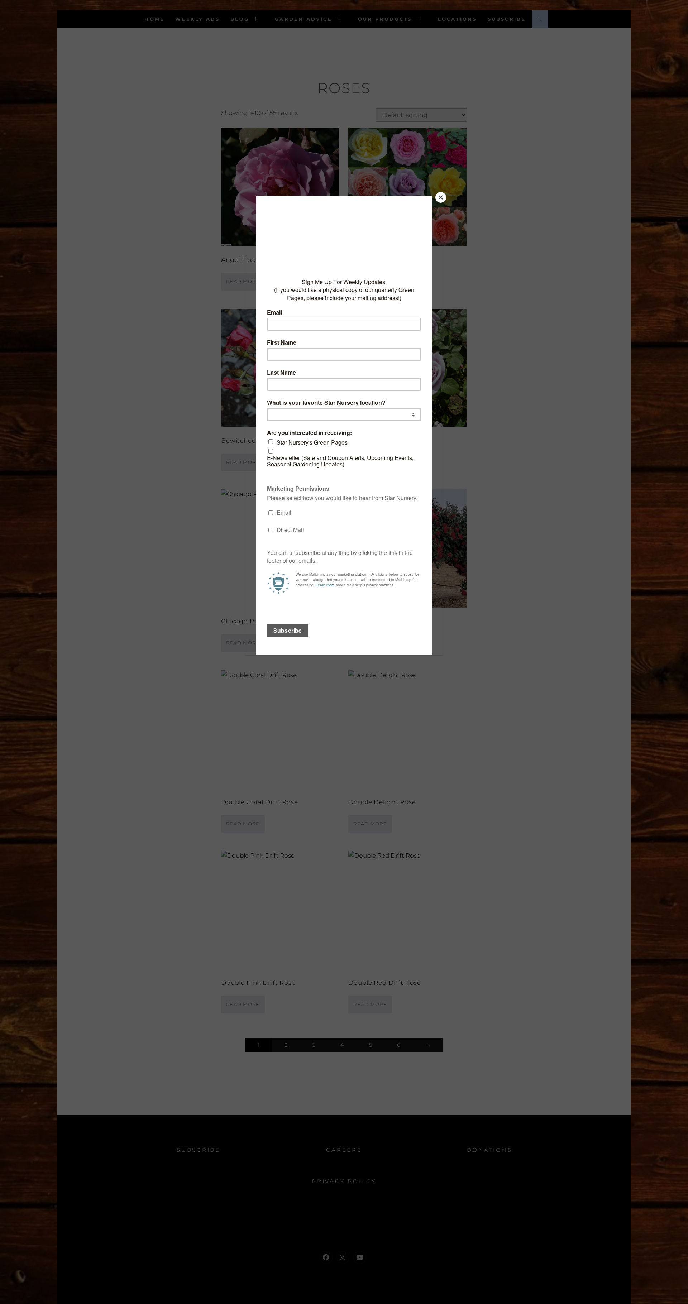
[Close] (440, 197)
